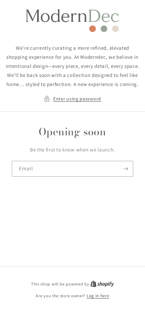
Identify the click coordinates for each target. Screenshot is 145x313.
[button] (72, 99)
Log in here (98, 296)
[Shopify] (102, 284)
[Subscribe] (125, 169)
